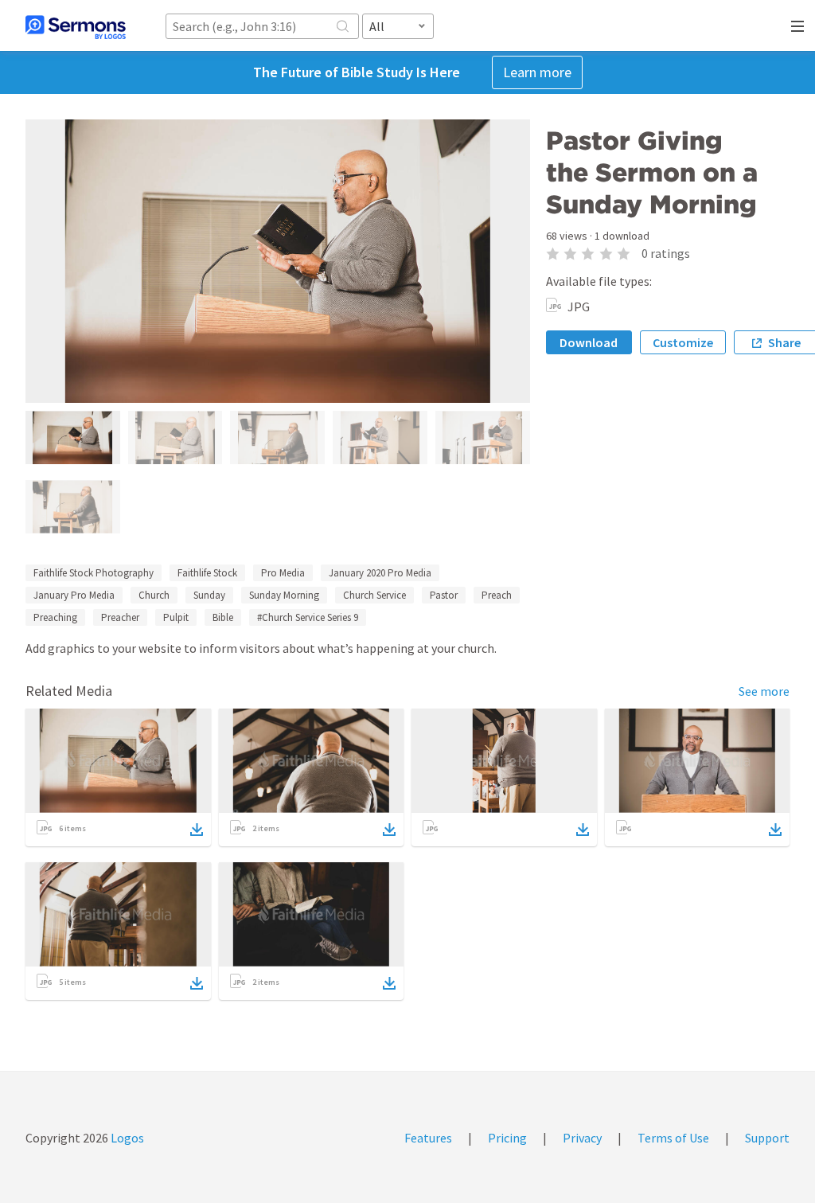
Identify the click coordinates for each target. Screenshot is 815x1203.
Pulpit (176, 617)
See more (764, 691)
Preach (497, 595)
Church (154, 595)
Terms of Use (673, 1138)
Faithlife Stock (207, 573)
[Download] (196, 829)
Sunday (209, 595)
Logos (126, 1138)
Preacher (120, 617)
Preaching (55, 617)
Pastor (444, 595)
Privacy (582, 1138)
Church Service (374, 595)
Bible (223, 617)
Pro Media (283, 573)
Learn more (537, 72)
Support (767, 1138)
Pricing (507, 1138)
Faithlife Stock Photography (93, 573)
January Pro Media (74, 595)
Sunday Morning (284, 595)
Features (428, 1138)
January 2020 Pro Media (380, 573)
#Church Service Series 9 (307, 617)
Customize (683, 342)
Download (589, 342)
